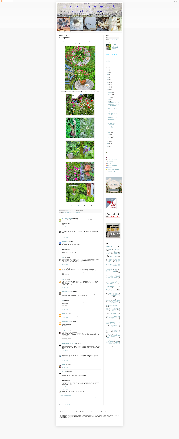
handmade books (116, 292)
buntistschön (65, 241)
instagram (108, 61)
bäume (114, 271)
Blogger (96, 423)
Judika (63, 268)
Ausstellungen (109, 247)
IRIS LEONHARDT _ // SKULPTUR (69, 343)
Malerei (110, 255)
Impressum (78, 31)
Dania (63, 257)
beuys (116, 270)
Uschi (63, 279)
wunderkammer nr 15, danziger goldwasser (113, 121)
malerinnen (108, 312)
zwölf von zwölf (109, 346)
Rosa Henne (109, 167)
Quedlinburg (108, 258)
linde (114, 309)
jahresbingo (113, 295)
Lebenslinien (110, 161)
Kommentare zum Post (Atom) (70, 399)
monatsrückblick (110, 321)
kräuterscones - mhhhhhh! (113, 102)
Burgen (109, 249)
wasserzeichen (111, 128)
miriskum (109, 163)
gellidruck (108, 290)
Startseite (60, 31)
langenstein (108, 308)
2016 (108, 86)
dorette (63, 364)
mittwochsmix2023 (113, 317)
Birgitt (63, 330)
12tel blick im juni (112, 108)
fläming (107, 285)
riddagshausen (117, 334)
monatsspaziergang (110, 322)
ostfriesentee (115, 330)
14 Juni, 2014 (65, 226)
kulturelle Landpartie (111, 303)
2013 (108, 139)
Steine (110, 259)
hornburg (116, 293)
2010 (108, 145)
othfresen (108, 331)
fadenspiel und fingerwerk (113, 169)
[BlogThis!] (78, 210)
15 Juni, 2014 (65, 367)
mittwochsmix (117, 316)
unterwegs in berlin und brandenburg (113, 127)
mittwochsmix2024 (109, 318)
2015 (108, 87)
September (110, 96)
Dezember (110, 91)
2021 (108, 77)
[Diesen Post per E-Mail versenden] (77, 210)
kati (63, 354)
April (109, 132)
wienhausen (117, 342)
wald (117, 341)
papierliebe (117, 331)
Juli (109, 99)
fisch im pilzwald (116, 281)
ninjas (91, 91)
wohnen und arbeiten (114, 343)
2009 (108, 146)
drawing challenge (114, 275)
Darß (112, 251)
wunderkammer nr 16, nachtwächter (112, 114)
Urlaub (109, 261)
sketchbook (108, 337)
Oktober (110, 94)
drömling (111, 276)
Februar (110, 136)
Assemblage (109, 246)
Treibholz (118, 260)
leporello (108, 309)
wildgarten (77, 212)
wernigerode (108, 342)
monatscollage (109, 319)
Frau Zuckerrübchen (66, 321)
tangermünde (110, 340)
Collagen (117, 249)
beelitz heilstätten (116, 268)
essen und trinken (112, 277)
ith (106, 294)
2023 (108, 74)
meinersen (108, 316)
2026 (108, 69)
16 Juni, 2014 (65, 386)
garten (64, 212)
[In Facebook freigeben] (81, 210)
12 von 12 (110, 245)
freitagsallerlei (110, 286)
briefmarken (108, 271)
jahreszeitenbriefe (66, 291)
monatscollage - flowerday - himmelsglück (114, 105)
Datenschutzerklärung (69, 31)
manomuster (113, 313)
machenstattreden (66, 229)
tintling (118, 340)
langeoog (116, 308)
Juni (109, 101)
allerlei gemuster (112, 119)
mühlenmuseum (114, 325)
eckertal (118, 276)
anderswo (109, 264)
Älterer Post (98, 398)
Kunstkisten (117, 253)
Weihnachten (117, 261)
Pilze (116, 256)
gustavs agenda (116, 290)
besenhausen (108, 270)
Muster (118, 255)
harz (110, 293)
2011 (108, 143)
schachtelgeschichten (114, 335)
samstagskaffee (70, 212)
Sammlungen (117, 258)
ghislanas (79, 205)
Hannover (107, 253)
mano (115, 44)
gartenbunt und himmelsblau (111, 124)
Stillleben (117, 259)
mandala (117, 312)
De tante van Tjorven (112, 159)
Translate (116, 39)
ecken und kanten (112, 106)
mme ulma (64, 371)
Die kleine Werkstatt (67, 218)
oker (107, 330)
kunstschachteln (111, 305)
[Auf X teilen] (79, 210)
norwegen (116, 329)
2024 (108, 72)
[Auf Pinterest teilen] (82, 210)
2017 (108, 84)
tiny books (110, 341)
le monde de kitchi (111, 171)
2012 (108, 141)
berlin (116, 269)
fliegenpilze (113, 282)
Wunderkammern (113, 263)
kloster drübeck (116, 300)
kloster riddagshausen (113, 301)
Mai (109, 131)
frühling (108, 287)
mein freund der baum (111, 315)
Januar (109, 137)
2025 (108, 70)
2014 (108, 89)
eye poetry (115, 278)
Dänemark (118, 251)
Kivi (63, 300)
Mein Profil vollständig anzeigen (115, 47)
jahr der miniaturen (115, 294)
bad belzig (108, 268)
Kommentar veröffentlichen (66, 395)
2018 (108, 82)
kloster (110, 299)
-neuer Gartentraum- (111, 157)
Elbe (110, 252)
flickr (107, 62)
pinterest (108, 60)
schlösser (113, 336)
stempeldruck (108, 339)
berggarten (109, 269)
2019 (108, 81)
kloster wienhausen (111, 302)
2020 (108, 79)
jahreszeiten (109, 296)
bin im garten (110, 152)
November (110, 92)
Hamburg (116, 252)
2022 (108, 75)
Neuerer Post (62, 398)
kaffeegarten (111, 116)
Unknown (63, 313)
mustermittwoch (111, 324)
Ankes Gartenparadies (112, 165)
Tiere (110, 260)
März (109, 134)
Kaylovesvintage (65, 389)
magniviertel (115, 310)
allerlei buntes (111, 110)
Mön (111, 256)
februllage (108, 280)
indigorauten (111, 111)
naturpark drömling (111, 328)
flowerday (109, 284)
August (109, 97)
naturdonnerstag (110, 326)
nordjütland (108, 329)
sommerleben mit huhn (112, 117)
